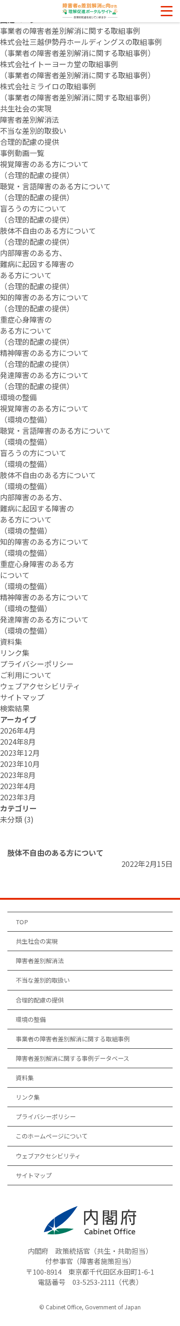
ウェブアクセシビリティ (40, 685)
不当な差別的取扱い (33, 130)
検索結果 (15, 708)
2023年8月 (18, 774)
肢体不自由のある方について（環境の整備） (48, 480)
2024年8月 (18, 741)
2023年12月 (20, 752)
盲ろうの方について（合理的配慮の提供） (37, 214)
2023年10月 (20, 763)
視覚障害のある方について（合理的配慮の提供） (44, 169)
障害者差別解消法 (29, 119)
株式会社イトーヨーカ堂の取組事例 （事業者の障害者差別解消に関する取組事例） (77, 69)
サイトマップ (22, 697)
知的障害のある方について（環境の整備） (44, 547)
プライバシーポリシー (37, 663)
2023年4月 (18, 785)
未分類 (11, 819)
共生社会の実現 (26, 108)
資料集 (11, 641)
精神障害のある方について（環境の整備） (44, 602)
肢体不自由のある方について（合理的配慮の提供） (48, 236)
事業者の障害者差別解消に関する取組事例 (70, 30)
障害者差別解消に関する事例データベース (72, 1058)
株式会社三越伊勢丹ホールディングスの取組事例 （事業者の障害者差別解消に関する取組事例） (81, 47)
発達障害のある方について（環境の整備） (44, 625)
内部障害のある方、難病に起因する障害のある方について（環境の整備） (37, 514)
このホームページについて (52, 1136)
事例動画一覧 (22, 152)
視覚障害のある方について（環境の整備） (44, 414)
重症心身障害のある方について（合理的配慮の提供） (37, 330)
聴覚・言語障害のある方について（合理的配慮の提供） (55, 192)
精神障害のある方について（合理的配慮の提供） (44, 358)
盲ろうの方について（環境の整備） (33, 458)
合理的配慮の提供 (29, 141)
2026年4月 (18, 730)
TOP (22, 921)
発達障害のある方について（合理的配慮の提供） (44, 380)
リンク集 (15, 652)
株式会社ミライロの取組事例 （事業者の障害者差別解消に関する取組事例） (77, 92)
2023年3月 (18, 797)
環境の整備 (18, 397)
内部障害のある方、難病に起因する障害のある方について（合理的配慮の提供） (37, 269)
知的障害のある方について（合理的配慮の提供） (44, 303)
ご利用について (26, 674)
